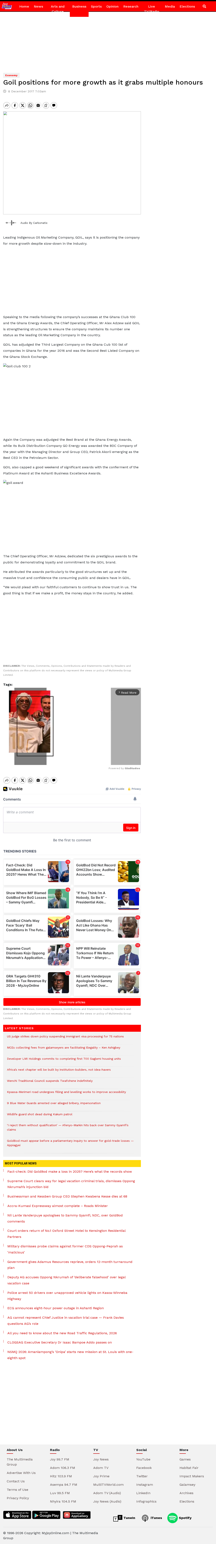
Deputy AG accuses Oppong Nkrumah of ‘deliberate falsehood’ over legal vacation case (66, 1280)
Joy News (101, 1459)
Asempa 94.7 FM (63, 1485)
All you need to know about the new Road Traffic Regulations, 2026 (62, 1333)
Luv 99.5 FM (60, 1493)
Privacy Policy (18, 1498)
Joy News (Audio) (107, 1501)
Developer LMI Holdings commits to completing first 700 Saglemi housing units (64, 1061)
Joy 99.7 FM (59, 1459)
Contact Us (16, 1481)
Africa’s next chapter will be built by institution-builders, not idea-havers (59, 1072)
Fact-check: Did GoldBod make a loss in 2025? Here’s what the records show (69, 1172)
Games (185, 1459)
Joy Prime (101, 1476)
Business (79, 6)
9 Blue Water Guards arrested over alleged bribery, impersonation (54, 1105)
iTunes (156, 1518)
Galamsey (187, 1485)
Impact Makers (192, 1476)
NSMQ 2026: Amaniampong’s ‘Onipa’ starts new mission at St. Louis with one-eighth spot (70, 1355)
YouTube (143, 1459)
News (38, 6)
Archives (186, 1493)
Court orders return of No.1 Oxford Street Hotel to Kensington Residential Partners (66, 1234)
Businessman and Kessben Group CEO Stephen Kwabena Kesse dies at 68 (67, 1196)
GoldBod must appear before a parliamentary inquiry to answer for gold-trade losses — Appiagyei (70, 1145)
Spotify (185, 1518)
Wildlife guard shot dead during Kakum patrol (39, 1116)
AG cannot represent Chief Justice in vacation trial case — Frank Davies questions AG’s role (65, 1321)
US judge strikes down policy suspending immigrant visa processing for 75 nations (65, 1038)
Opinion (112, 6)
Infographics (146, 1501)
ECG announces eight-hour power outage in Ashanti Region (55, 1308)
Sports (96, 6)
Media (170, 6)
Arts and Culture (58, 8)
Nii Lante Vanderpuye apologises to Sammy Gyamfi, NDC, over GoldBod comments (65, 1218)
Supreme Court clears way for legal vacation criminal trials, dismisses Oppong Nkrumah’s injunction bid (71, 1184)
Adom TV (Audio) (107, 1493)
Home (24, 6)
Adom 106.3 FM (62, 1468)
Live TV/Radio (151, 8)
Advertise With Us (21, 1473)
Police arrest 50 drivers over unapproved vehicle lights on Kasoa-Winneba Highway (67, 1296)
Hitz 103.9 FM (61, 1476)
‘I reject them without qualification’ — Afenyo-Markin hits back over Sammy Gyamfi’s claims (67, 1129)
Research (130, 6)
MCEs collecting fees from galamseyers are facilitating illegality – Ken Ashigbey (63, 1050)
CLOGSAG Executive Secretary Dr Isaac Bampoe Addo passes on (59, 1342)
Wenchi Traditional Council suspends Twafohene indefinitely (51, 1083)
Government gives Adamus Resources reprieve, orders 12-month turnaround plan (69, 1265)
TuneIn (128, 1518)
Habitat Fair (189, 1468)
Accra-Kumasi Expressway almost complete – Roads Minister (57, 1206)
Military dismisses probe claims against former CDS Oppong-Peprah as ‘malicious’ (65, 1249)
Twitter (142, 1476)
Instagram (144, 1485)
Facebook (144, 1468)
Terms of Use (17, 1490)
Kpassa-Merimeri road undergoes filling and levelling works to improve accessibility (66, 1094)
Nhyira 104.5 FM (63, 1501)
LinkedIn (143, 1493)
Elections (187, 6)
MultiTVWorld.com (108, 1485)
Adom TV (100, 1468)
